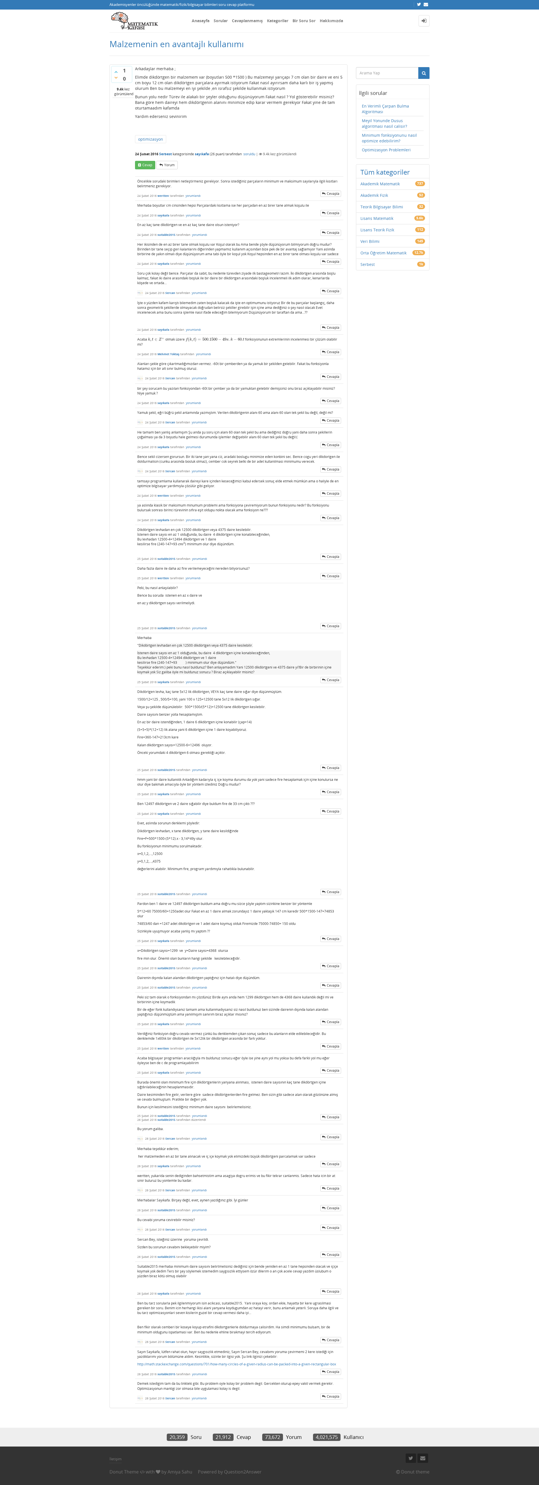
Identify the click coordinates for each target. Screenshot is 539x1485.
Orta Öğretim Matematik (383, 253)
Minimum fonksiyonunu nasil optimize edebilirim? (389, 138)
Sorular (221, 20)
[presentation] (156, 339)
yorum (169, 165)
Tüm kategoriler (385, 172)
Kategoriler (277, 20)
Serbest (165, 154)
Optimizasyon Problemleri (386, 149)
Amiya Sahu (180, 1472)
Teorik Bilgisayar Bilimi (381, 206)
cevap (147, 165)
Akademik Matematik (380, 183)
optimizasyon (150, 139)
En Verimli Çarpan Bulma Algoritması (385, 108)
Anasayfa (200, 20)
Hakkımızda (331, 20)
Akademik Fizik (374, 195)
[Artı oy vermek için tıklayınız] (116, 72)
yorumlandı (193, 196)
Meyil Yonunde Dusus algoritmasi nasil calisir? (384, 123)
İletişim (115, 1458)
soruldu (249, 154)
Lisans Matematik (376, 218)
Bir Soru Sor (304, 20)
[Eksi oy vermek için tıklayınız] (116, 77)
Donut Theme (124, 1472)
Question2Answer (243, 1472)
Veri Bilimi (370, 241)
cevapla (333, 193)
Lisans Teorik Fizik (377, 229)
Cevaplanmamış (247, 20)
